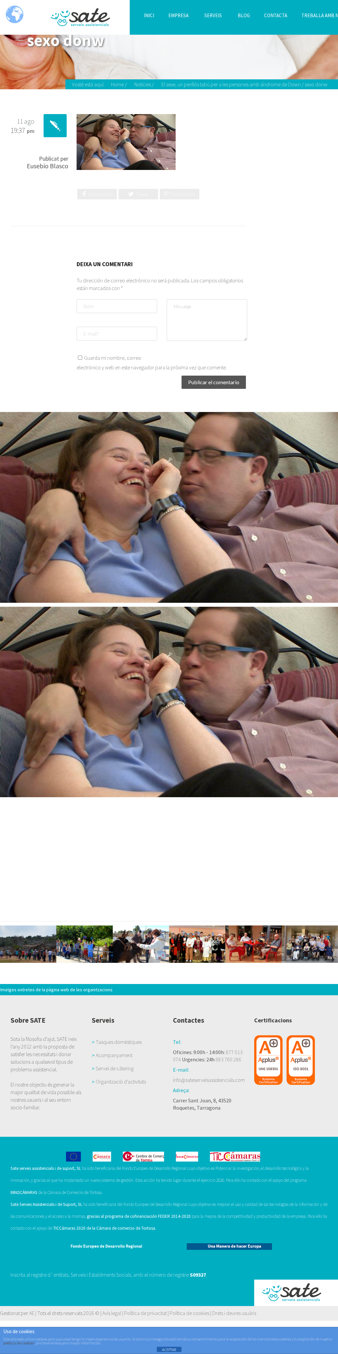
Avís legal (111, 1313)
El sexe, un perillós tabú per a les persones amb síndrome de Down (231, 84)
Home (117, 84)
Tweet (141, 194)
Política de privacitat (145, 1313)
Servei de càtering (115, 1068)
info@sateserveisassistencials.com (209, 1080)
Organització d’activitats (121, 1081)
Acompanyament (114, 1055)
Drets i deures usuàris (234, 1313)
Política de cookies (189, 1313)
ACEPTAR (169, 1349)
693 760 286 (228, 1059)
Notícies (142, 84)
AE (31, 1313)
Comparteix (100, 194)
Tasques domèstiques (119, 1042)
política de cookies (18, 1342)
